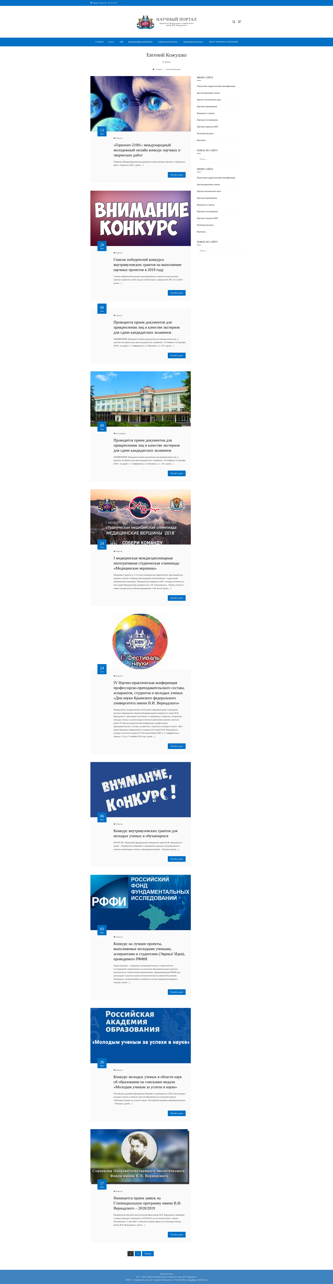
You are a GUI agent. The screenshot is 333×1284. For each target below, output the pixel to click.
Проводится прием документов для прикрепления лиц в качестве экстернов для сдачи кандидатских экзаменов (147, 327)
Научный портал (176, 19)
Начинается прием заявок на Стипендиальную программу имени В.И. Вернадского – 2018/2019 (147, 1203)
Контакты (201, 140)
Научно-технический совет (209, 100)
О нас (110, 42)
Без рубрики (121, 433)
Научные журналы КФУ (207, 127)
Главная (99, 42)
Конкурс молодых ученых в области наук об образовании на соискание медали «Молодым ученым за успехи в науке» (148, 1082)
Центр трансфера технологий (223, 42)
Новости (119, 138)
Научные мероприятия (207, 106)
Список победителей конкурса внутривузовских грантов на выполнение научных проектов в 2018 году (147, 264)
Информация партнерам (140, 42)
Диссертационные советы (208, 93)
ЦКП (121, 42)
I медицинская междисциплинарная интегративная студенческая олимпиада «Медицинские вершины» (146, 563)
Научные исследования (207, 120)
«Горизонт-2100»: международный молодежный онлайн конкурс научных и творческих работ (147, 150)
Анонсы (119, 315)
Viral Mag (191, 1280)
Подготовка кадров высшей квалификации (216, 86)
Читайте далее (176, 175)
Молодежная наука (193, 42)
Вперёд (148, 1253)
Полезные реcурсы (205, 133)
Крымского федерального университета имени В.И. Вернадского (177, 24)
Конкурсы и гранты (167, 42)
